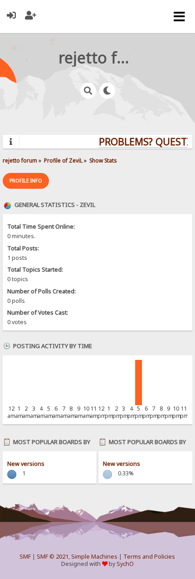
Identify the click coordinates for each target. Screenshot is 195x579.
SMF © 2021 (52, 556)
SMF (25, 556)
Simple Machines (94, 556)
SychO (125, 564)
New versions (25, 464)
